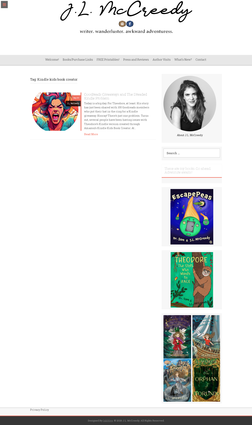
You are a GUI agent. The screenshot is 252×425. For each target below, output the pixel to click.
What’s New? (183, 59)
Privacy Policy (39, 409)
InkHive (108, 420)
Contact (201, 59)
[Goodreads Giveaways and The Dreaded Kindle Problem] (55, 111)
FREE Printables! (108, 59)
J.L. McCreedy (73, 103)
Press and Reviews (136, 59)
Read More (91, 134)
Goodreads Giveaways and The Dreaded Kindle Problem (115, 96)
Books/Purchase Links (78, 59)
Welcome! (52, 59)
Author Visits (162, 59)
